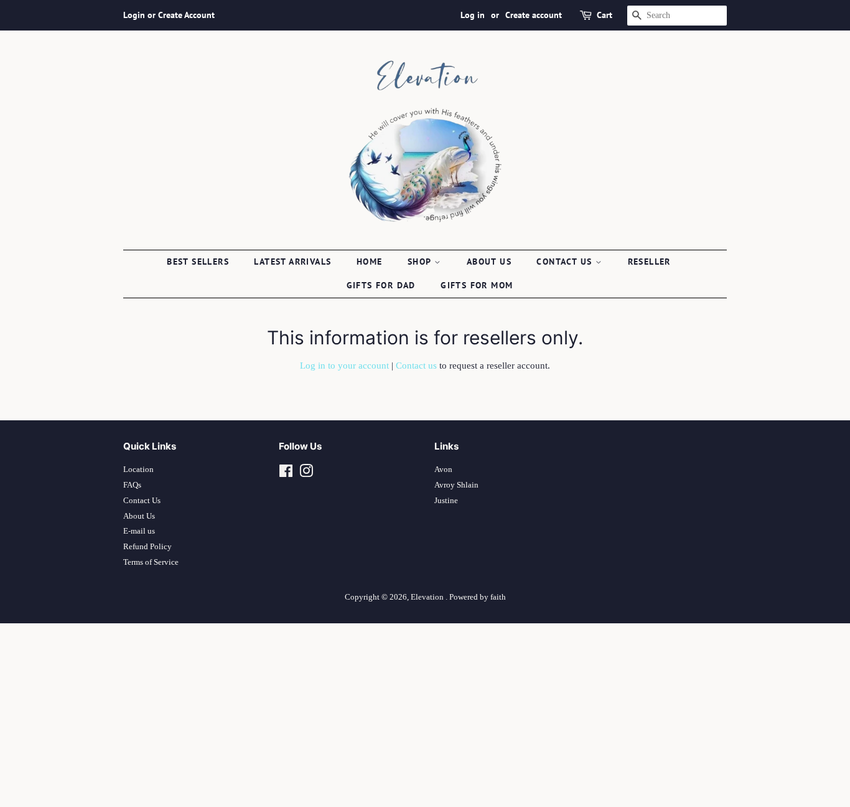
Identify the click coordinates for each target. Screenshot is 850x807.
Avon (443, 469)
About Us (139, 516)
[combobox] (677, 16)
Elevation (428, 597)
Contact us (565, 261)
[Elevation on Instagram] (306, 474)
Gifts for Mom (477, 285)
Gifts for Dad (381, 285)
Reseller (649, 261)
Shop (421, 261)
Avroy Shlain (456, 485)
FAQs (132, 485)
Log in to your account (344, 365)
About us (489, 261)
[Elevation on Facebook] (286, 474)
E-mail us (139, 531)
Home (370, 261)
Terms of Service (151, 562)
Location (138, 469)
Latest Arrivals (292, 261)
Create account (533, 15)
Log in (472, 15)
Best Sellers (198, 261)
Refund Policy (147, 546)
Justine (446, 500)
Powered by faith (477, 597)
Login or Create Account (169, 15)
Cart (604, 15)
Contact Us (142, 500)
